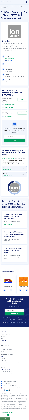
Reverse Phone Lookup (6, 350)
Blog (2, 339)
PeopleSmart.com (6, 322)
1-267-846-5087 (7, 383)
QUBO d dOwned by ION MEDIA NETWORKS (14, 158)
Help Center (4, 361)
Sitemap (3, 367)
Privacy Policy (7, 321)
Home (2, 6)
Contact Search (4, 343)
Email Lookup (4, 352)
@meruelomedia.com (9, 104)
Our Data (3, 347)
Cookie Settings (5, 418)
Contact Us (3, 358)
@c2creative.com (8, 116)
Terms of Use (21, 319)
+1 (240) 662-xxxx (9, 107)
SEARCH (14, 140)
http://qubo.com (9, 58)
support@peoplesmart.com (10, 381)
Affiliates (3, 336)
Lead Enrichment (5, 345)
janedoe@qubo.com (7, 175)
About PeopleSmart (5, 334)
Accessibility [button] (3, 415)
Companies (8, 6)
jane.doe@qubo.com (7, 170)
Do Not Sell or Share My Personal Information (12, 363)
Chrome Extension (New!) (7, 354)
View (22, 99)
